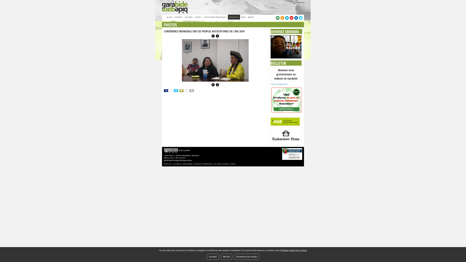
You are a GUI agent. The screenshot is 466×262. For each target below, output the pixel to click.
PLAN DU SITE (168, 164)
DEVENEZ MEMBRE (284, 31)
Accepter (213, 256)
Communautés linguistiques (215, 17)
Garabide (177, 17)
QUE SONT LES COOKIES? (221, 164)
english (294, 2)
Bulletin (278, 63)
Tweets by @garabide (278, 84)
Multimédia (233, 17)
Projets (197, 17)
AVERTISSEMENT (187, 164)
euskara (279, 2)
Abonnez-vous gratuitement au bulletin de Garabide (286, 74)
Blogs (243, 17)
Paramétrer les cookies (246, 256)
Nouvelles (189, 17)
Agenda (251, 17)
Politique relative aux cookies (293, 250)
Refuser (226, 256)
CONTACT (233, 164)
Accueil (169, 17)
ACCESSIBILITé (177, 164)
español (286, 2)
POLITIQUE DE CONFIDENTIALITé (203, 164)
